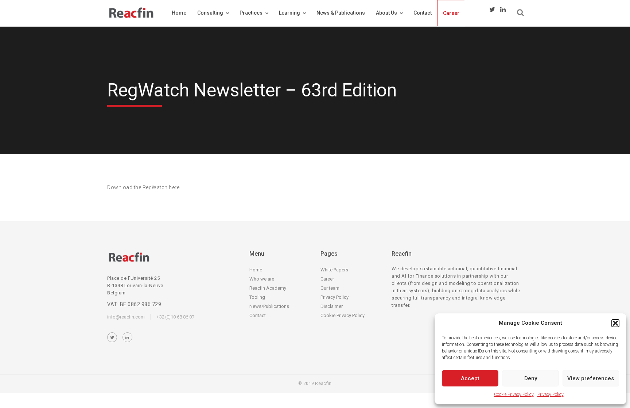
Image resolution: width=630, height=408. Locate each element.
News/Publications (269, 306)
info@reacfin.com (126, 317)
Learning (289, 13)
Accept (470, 378)
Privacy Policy (550, 394)
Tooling (257, 297)
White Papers (334, 269)
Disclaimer (331, 306)
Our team (329, 288)
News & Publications (340, 13)
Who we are (261, 279)
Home (179, 13)
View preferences (590, 378)
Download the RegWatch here (143, 187)
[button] (615, 323)
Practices (251, 13)
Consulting (210, 13)
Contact (422, 13)
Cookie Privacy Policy (514, 394)
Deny (530, 378)
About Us (386, 13)
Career (451, 13)
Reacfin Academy (267, 288)
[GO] (520, 12)
